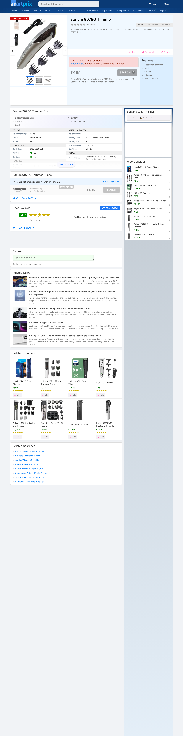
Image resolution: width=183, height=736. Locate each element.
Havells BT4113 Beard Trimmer (22, 382)
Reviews (25, 10)
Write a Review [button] (110, 208)
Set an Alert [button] (77, 63)
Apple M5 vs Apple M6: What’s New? (47, 322)
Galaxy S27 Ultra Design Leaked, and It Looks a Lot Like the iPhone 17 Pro (65, 335)
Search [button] (125, 72)
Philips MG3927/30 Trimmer (77, 382)
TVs (81, 10)
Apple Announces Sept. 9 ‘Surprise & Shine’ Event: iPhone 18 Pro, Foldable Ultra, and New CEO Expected (72, 293)
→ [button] (24, 198)
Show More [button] (66, 164)
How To (37, 10)
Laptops (71, 10)
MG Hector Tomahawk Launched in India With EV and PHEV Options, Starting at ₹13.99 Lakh (74, 277)
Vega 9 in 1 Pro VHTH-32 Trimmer (52, 424)
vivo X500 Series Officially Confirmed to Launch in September (59, 308)
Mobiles (48, 10)
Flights (163, 10)
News (14, 10)
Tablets (60, 10)
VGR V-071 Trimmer (105, 382)
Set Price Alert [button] (112, 181)
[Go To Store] (19, 190)
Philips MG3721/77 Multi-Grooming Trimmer (52, 382)
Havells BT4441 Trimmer (144, 234)
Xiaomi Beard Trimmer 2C (79, 424)
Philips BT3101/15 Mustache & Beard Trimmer (104, 424)
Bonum (167, 24)
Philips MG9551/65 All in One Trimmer (24, 424)
